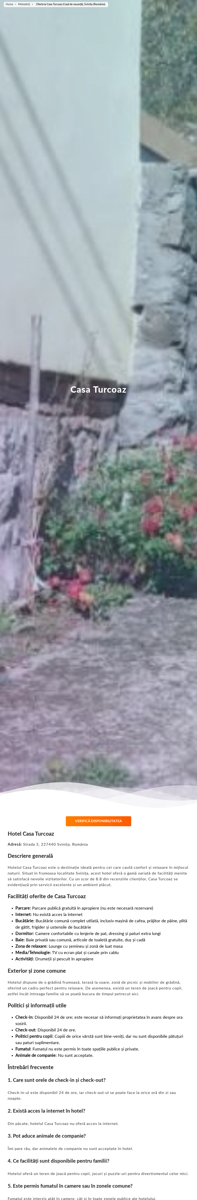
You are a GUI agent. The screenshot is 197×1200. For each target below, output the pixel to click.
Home (9, 4)
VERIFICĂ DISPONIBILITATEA (98, 821)
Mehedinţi (24, 4)
